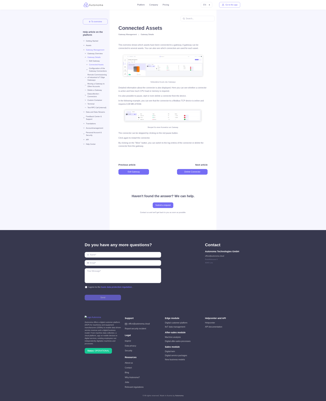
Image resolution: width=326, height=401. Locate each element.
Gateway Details (94, 57)
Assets (88, 45)
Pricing (166, 5)
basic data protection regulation (116, 287)
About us (129, 363)
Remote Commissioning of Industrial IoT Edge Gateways (97, 77)
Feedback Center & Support (94, 117)
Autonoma (179, 396)
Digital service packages (176, 355)
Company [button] (153, 5)
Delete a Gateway (94, 90)
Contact (128, 368)
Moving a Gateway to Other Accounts (96, 85)
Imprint (128, 341)
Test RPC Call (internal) (96, 107)
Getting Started (92, 41)
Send (102, 297)
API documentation (213, 327)
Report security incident (135, 329)
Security (128, 351)
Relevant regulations (134, 387)
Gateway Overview (95, 53)
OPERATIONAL (98, 351)
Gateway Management (95, 50)
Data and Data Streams (95, 112)
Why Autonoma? (132, 377)
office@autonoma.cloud (214, 256)
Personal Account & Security (94, 133)
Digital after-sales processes (178, 341)
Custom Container (94, 100)
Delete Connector (192, 172)
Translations (91, 124)
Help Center (91, 144)
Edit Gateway (94, 61)
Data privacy (130, 346)
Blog (127, 372)
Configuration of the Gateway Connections (98, 69)
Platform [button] (141, 5)
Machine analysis (173, 337)
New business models (175, 359)
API (87, 140)
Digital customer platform (176, 323)
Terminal (90, 104)
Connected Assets (96, 65)
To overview (96, 22)
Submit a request (163, 205)
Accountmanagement (94, 128)
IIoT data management (175, 327)
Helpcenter (210, 323)
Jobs (127, 382)
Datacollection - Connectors (93, 95)
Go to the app (231, 5)
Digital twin (170, 351)
